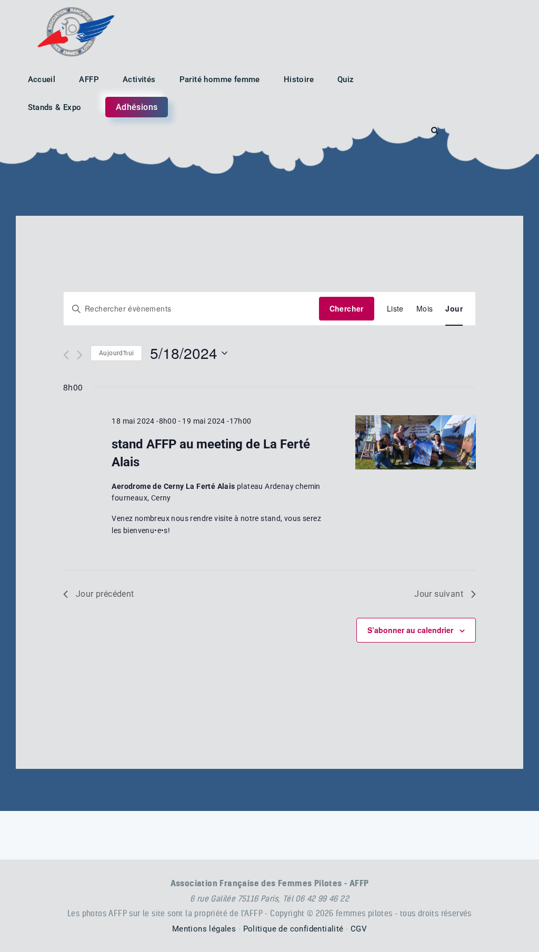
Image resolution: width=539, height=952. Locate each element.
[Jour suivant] (80, 355)
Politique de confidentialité (293, 929)
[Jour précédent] (66, 355)
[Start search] (434, 130)
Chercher (347, 308)
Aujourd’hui (116, 353)
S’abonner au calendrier (410, 630)
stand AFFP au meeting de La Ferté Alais (211, 453)
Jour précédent (105, 594)
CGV (359, 929)
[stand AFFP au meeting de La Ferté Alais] (415, 442)
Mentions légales (204, 929)
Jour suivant (438, 594)
